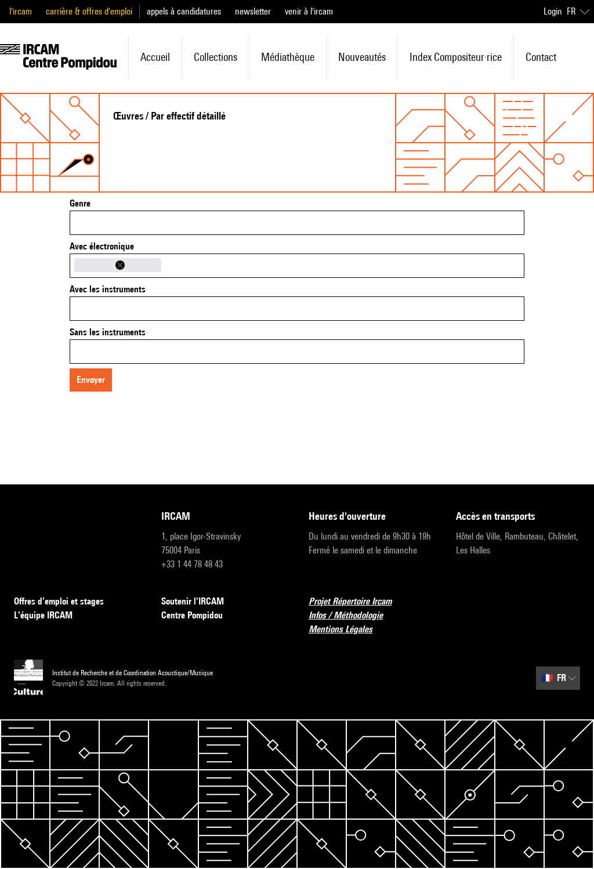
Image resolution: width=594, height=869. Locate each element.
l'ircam (20, 11)
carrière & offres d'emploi (89, 11)
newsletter (253, 11)
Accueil (155, 56)
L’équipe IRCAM (43, 615)
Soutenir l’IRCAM (192, 601)
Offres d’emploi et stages (59, 601)
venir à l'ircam (309, 11)
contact (541, 56)
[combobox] (297, 223)
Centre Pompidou (192, 615)
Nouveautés (362, 56)
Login (553, 11)
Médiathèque (287, 56)
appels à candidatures (184, 11)
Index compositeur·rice (456, 56)
